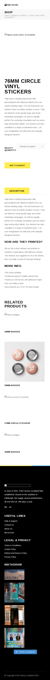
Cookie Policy (10, 549)
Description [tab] (17, 191)
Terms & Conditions (12, 545)
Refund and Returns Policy (15, 553)
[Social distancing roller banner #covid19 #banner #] (14, 638)
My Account (9, 533)
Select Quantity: (10, 149)
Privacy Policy (10, 557)
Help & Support (10, 521)
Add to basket (17, 165)
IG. (10, 507)
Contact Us (9, 525)
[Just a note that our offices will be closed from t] (14, 574)
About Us (8, 529)
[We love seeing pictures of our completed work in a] (14, 615)
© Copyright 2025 (21, 675)
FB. (5, 507)
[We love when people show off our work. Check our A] (14, 593)
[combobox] (31, 146)
